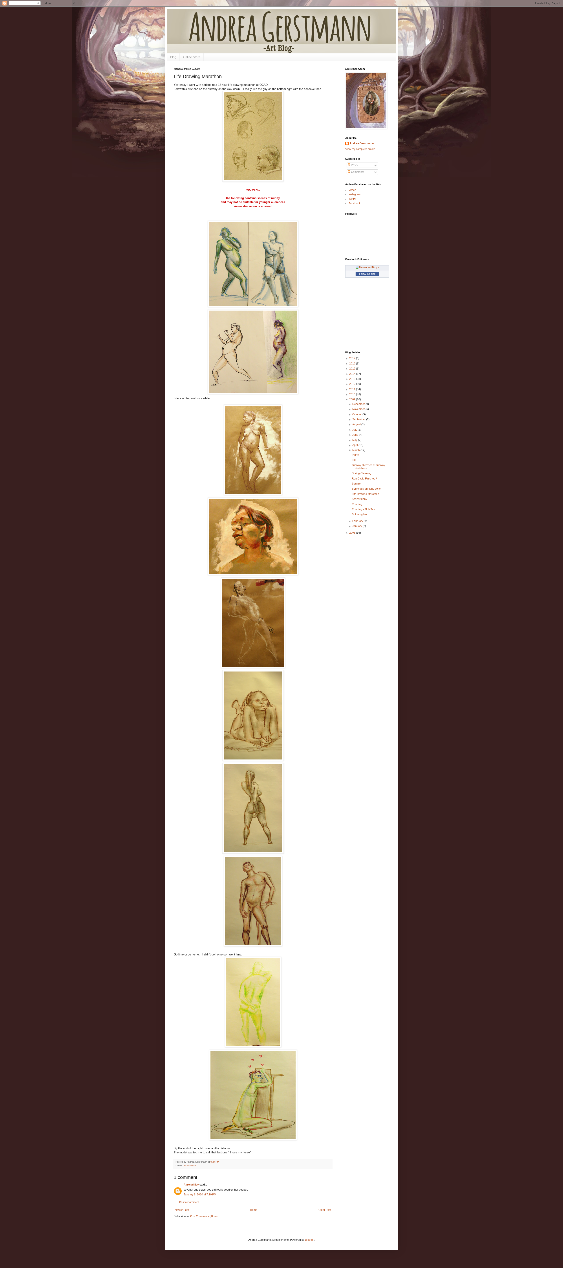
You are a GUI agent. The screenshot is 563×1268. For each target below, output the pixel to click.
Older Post (324, 1209)
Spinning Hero (360, 514)
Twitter (352, 199)
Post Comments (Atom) (204, 1216)
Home (253, 1209)
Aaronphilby (191, 1184)
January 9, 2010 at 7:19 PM (200, 1194)
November (359, 409)
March (356, 450)
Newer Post (182, 1209)
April (355, 445)
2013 (352, 379)
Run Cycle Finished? (364, 478)
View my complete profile (360, 149)
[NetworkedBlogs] (367, 267)
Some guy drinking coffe (366, 488)
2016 (352, 363)
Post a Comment (189, 1202)
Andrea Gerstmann (362, 143)
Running (357, 504)
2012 (352, 384)
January (357, 526)
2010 (352, 394)
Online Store (191, 57)
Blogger (309, 1239)
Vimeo (352, 190)
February (358, 521)
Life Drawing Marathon (365, 494)
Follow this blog (367, 274)
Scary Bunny (359, 499)
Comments (357, 172)
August (356, 424)
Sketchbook (190, 1165)
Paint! (355, 454)
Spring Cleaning (361, 473)
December (359, 404)
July (355, 429)
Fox (354, 459)
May (355, 440)
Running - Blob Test (363, 509)
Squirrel (356, 483)
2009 (352, 399)
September (359, 419)
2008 (352, 532)
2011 (352, 389)
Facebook (354, 203)
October (357, 414)
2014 (352, 373)
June (355, 434)
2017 (352, 358)
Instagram (354, 194)
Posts (354, 165)
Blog (173, 57)
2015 (352, 368)
